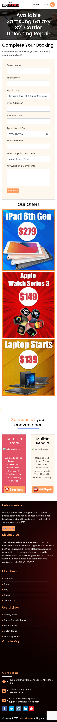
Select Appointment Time (21, 153)
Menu (36, 4)
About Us (8, 578)
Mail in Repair (10, 631)
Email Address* (15, 102)
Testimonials (10, 625)
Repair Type (13, 90)
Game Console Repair (15, 620)
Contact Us (9, 600)
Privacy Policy (11, 614)
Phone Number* (15, 115)
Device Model (14, 65)
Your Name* (13, 77)
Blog (6, 589)
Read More (8, 528)
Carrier (7, 595)
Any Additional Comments (21, 165)
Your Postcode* (15, 140)
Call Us (44, 4)
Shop (6, 584)
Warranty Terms (12, 636)
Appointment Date (17, 128)
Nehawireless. (26, 718)
